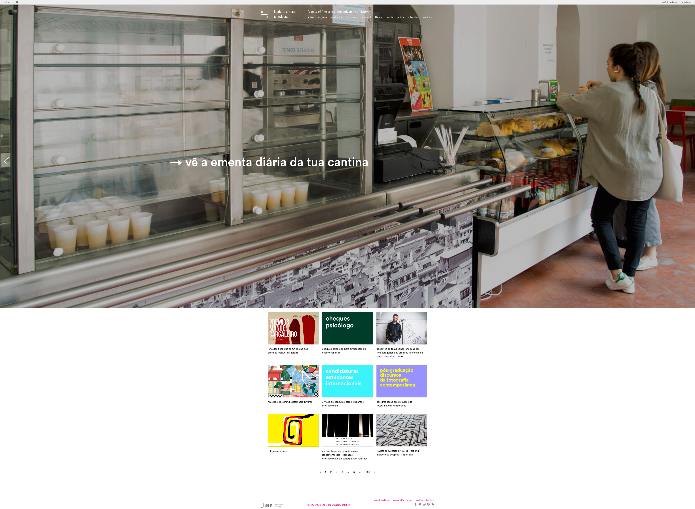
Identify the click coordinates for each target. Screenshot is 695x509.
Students (673, 2)
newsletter (686, 2)
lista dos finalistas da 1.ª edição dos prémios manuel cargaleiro (288, 351)
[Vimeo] (419, 505)
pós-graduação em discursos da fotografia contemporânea (394, 404)
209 (368, 472)
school (311, 17)
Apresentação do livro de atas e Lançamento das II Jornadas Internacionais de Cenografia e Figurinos (344, 455)
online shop (413, 17)
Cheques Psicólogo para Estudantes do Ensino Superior (344, 351)
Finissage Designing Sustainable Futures (290, 402)
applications (337, 17)
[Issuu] (428, 505)
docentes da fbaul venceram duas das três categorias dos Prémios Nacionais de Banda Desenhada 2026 (399, 353)
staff (664, 2)
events (389, 17)
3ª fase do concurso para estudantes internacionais (343, 404)
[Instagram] (424, 505)
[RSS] (432, 505)
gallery (400, 17)
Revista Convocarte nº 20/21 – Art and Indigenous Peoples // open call (397, 453)
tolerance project (278, 451)
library (378, 17)
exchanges (352, 17)
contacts (427, 17)
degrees (322, 17)
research (366, 17)
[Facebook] (415, 505)
